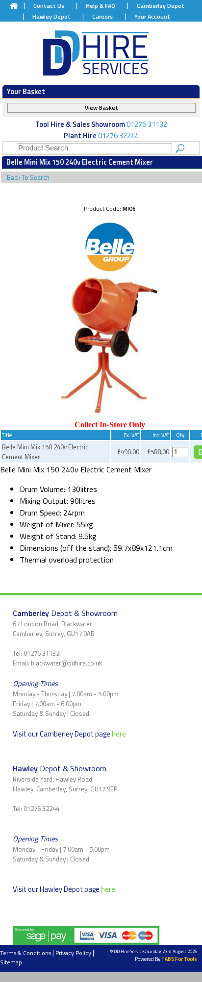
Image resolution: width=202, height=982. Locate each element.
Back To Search (28, 177)
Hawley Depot (51, 16)
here (119, 733)
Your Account (152, 16)
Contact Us (48, 5)
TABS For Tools (179, 959)
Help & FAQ (100, 5)
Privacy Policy (73, 952)
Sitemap (11, 962)
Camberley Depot (160, 5)
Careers (102, 16)
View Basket (101, 107)
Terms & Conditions (25, 952)
